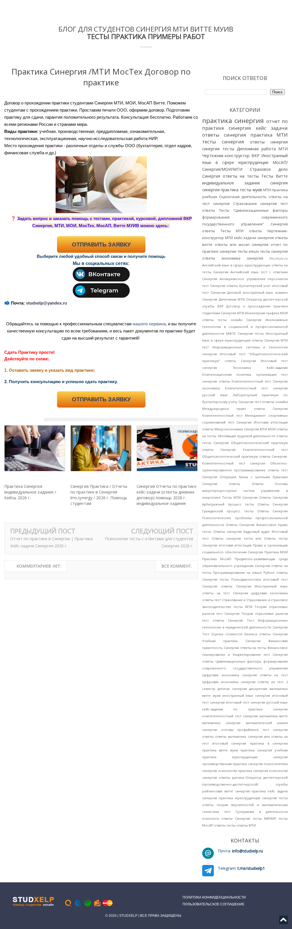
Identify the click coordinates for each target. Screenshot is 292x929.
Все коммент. (176, 566)
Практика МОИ (276, 552)
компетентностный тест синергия (230, 716)
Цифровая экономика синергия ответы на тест (245, 675)
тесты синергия (223, 141)
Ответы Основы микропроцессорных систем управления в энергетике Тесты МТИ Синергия (245, 491)
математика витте (273, 716)
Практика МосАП (216, 559)
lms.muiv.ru (278, 258)
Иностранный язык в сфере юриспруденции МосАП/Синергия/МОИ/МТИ (245, 162)
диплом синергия (232, 689)
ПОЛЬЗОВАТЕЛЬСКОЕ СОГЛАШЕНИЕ (213, 904)
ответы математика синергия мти (242, 736)
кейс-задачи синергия (254, 237)
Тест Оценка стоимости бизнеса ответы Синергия (245, 634)
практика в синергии (269, 743)
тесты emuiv (248, 251)
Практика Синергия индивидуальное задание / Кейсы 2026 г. (30, 492)
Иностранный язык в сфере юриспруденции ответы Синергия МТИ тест (245, 340)
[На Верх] (283, 922)
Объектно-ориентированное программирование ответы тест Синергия (245, 470)
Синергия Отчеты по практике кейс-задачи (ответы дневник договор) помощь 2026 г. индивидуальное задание (166, 495)
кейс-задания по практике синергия (245, 709)
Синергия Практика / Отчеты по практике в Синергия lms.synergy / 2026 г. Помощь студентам (98, 495)
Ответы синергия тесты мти (236, 538)
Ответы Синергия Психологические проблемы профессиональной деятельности (245, 518)
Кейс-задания (277, 367)
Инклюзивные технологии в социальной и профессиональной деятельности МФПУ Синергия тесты (245, 327)
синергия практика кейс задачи (261, 791)
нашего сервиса (149, 323)
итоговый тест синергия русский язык (257, 702)
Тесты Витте (274, 176)
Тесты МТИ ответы (241, 231)
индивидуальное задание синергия (245, 183)
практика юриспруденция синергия (245, 757)
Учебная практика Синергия (231, 641)
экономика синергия (242, 258)
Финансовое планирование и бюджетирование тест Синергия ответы (245, 654)
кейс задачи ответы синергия (245, 131)
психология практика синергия (243, 770)
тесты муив (251, 189)
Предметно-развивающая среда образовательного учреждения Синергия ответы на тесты (245, 566)
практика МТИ (269, 134)
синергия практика (220, 189)
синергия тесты (218, 148)
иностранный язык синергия (246, 695)
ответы (208, 736)
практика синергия (233, 120)
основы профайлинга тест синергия (254, 729)
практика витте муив (220, 750)
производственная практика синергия (232, 764)
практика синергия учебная (264, 750)
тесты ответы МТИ (241, 825)
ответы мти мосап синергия (241, 244)
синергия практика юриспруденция (231, 798)
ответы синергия (269, 142)
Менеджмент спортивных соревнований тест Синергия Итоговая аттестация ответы (245, 422)
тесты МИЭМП (264, 818)
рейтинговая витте (217, 791)
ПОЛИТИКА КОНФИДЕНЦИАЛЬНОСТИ (214, 897)
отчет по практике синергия (245, 124)
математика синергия (221, 723)
